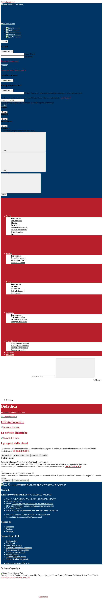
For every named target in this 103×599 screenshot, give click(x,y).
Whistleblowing (12, 554)
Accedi (4, 41)
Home (97, 380)
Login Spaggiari (65, 98)
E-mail (27, 93)
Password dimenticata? (10, 61)
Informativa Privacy (14, 545)
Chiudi (4, 112)
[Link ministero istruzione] (12, 4)
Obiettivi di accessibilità (15, 552)
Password (28, 57)
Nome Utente (30, 54)
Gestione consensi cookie (16, 557)
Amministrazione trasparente (17, 559)
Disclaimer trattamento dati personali (15, 577)
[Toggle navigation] (21, 183)
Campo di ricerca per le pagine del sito (16, 376)
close (4, 195)
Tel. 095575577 (16, 501)
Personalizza (6, 455)
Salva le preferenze (20, 480)
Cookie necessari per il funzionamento (16, 473)
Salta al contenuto (8, 2)
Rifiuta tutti (21, 455)
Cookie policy (11, 541)
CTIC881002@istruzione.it (32, 504)
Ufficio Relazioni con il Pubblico (19, 548)
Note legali (10, 543)
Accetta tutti (39, 455)
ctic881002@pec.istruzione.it (32, 506)
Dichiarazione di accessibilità (17, 550)
